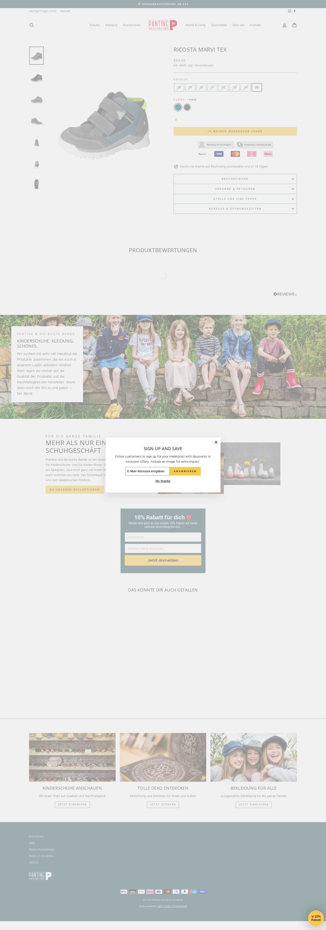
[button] (316, 918)
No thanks (163, 481)
